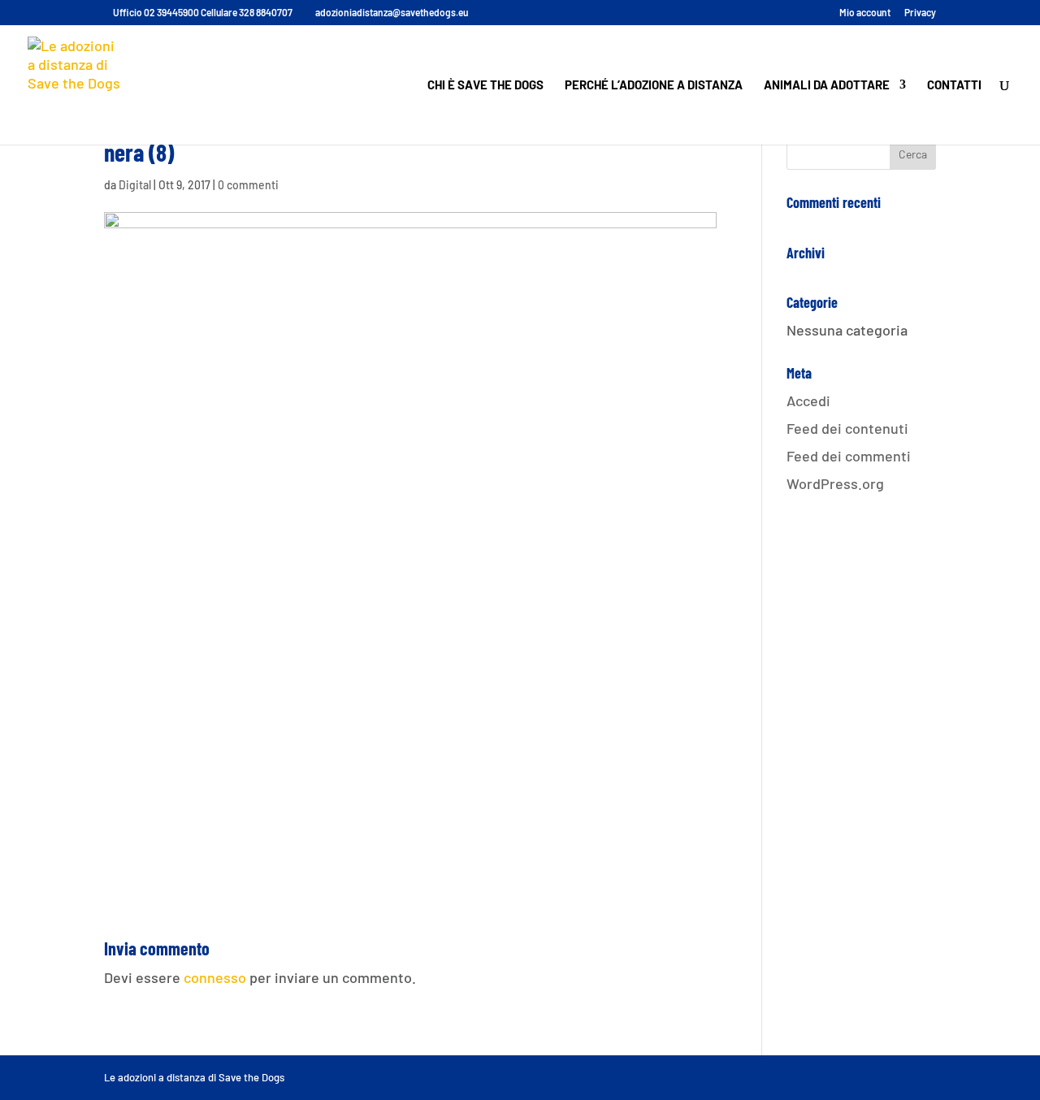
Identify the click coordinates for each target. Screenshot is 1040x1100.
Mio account (864, 12)
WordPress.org (835, 483)
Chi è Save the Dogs (485, 85)
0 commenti (248, 185)
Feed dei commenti (848, 456)
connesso (215, 977)
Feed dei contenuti (847, 428)
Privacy (920, 12)
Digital (135, 185)
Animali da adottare (827, 85)
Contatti (954, 85)
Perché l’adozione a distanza (654, 85)
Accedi (808, 400)
